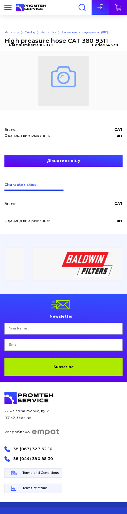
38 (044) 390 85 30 (33, 459)
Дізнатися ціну (63, 161)
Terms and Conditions (40, 473)
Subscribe (63, 367)
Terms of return (35, 488)
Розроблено (17, 432)
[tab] (34, 187)
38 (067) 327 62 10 (32, 449)
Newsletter (61, 316)
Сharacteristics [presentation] (20, 185)
